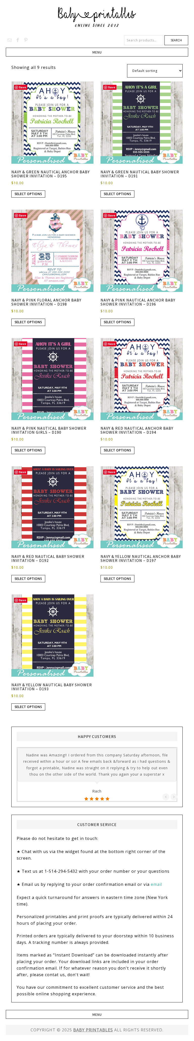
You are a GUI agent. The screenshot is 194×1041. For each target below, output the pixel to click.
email (156, 884)
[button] (97, 52)
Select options (28, 194)
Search (176, 40)
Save (22, 87)
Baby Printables (97, 17)
